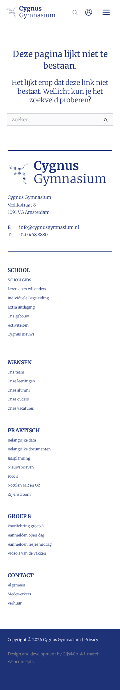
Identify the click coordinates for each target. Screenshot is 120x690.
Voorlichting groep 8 (26, 526)
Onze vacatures (21, 408)
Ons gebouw (18, 316)
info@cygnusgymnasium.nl (49, 227)
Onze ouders (18, 399)
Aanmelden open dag (26, 535)
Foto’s (13, 476)
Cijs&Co (70, 654)
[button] (75, 13)
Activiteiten (18, 325)
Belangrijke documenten (29, 449)
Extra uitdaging (21, 307)
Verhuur (15, 603)
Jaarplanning (19, 458)
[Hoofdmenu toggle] (106, 12)
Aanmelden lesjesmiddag (30, 544)
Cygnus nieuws (21, 334)
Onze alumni (19, 390)
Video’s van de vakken (27, 553)
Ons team (16, 372)
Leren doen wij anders (27, 288)
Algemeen (16, 585)
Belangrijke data (22, 440)
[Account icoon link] (88, 12)
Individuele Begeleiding (28, 298)
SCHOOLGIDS (19, 280)
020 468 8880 (33, 234)
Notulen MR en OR (24, 485)
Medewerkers (19, 594)
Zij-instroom (19, 494)
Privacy (91, 639)
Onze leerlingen (21, 381)
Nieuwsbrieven (21, 467)
